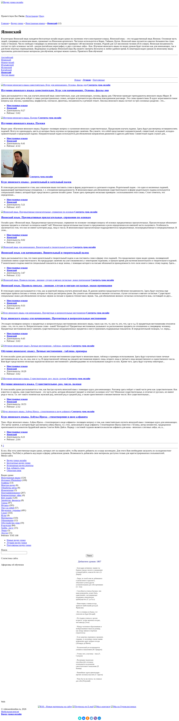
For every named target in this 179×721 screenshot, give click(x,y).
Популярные (99, 80)
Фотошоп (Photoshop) (11, 480)
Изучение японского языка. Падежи (23, 123)
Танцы (4, 503)
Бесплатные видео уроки (18, 463)
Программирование (10, 493)
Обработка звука (9, 488)
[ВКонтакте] (83, 718)
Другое (4, 533)
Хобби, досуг (7, 528)
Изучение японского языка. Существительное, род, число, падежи (41, 384)
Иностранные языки (35, 23)
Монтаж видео (8, 485)
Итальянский (7, 65)
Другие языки (7, 75)
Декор (4, 530)
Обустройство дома (10, 523)
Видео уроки (17, 23)
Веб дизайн (6, 498)
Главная (5, 23)
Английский (7, 57)
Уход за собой (7, 508)
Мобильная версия (10, 711)
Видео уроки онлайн (17, 460)
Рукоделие (6, 525)
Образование (7, 520)
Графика (5, 483)
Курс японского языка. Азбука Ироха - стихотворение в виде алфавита (44, 416)
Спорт (4, 513)
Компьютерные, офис (11, 495)
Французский (7, 62)
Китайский (6, 70)
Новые (77, 80)
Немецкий (6, 60)
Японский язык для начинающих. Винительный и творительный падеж (45, 252)
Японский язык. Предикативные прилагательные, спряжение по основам (46, 217)
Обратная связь (14, 470)
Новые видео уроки (16, 540)
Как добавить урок (16, 468)
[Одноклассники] (87, 718)
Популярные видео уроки (19, 545)
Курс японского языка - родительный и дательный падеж (36, 181)
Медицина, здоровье (11, 510)
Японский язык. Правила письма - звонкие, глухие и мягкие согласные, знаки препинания (56, 285)
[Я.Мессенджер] (79, 718)
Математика (7, 518)
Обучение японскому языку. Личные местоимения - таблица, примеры (44, 351)
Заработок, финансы (11, 500)
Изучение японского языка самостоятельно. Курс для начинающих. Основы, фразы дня (55, 90)
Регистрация (32, 16)
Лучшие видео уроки (17, 543)
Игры (3, 515)
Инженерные (7, 490)
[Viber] (95, 718)
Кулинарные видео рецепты (20, 465)
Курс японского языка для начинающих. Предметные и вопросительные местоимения (53, 318)
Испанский (6, 67)
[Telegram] (91, 718)
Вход (41, 16)
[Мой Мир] (99, 718)
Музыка (5, 505)
